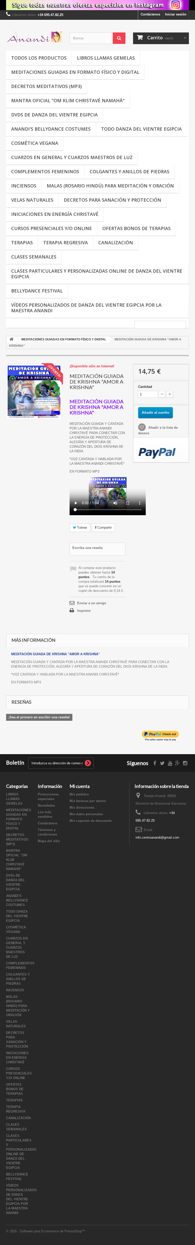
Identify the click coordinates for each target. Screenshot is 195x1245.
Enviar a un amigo (91, 603)
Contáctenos (150, 14)
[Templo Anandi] (34, 37)
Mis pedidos (79, 794)
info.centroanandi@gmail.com (157, 837)
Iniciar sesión (175, 14)
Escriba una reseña (87, 548)
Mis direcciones (82, 807)
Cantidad (145, 387)
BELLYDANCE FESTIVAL (37, 291)
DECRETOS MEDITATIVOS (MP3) (46, 86)
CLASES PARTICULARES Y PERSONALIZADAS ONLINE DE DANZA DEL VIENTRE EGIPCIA (96, 274)
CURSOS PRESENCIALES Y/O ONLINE (51, 228)
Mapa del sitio (49, 841)
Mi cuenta (80, 786)
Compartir (104, 527)
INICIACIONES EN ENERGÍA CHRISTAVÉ (55, 214)
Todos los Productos (39, 58)
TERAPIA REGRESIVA (65, 242)
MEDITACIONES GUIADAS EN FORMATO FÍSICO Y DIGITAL (75, 72)
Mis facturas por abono (88, 801)
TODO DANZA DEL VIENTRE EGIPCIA (141, 129)
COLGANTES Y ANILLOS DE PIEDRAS (129, 171)
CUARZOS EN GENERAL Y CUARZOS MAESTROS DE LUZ (72, 157)
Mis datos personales (86, 814)
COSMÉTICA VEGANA (34, 143)
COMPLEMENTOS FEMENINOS (45, 171)
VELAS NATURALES (32, 200)
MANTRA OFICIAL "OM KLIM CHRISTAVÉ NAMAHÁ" (68, 100)
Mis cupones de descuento (91, 821)
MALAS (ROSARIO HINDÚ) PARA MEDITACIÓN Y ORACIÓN (110, 186)
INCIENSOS (23, 186)
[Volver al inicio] (11, 339)
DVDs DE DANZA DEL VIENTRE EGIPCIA (54, 115)
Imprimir (84, 611)
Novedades (46, 805)
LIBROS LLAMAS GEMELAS (106, 58)
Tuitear (81, 527)
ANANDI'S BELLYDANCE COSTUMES (51, 129)
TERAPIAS (22, 242)
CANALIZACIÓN (115, 242)
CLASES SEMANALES (33, 257)
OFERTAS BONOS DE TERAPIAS (136, 228)
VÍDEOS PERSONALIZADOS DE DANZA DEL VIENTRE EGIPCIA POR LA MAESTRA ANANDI (86, 308)
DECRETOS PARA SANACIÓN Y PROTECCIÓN (112, 200)
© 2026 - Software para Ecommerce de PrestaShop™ (45, 1231)
